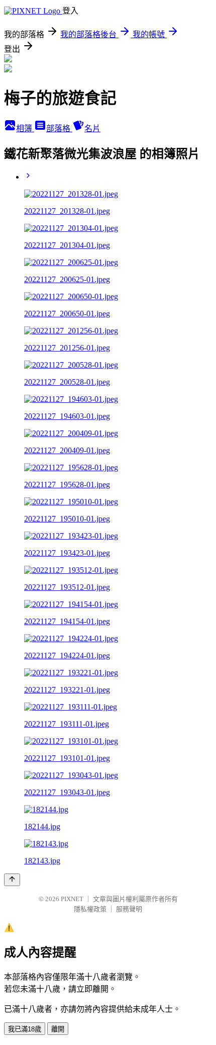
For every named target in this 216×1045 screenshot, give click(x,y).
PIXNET (72, 899)
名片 (92, 128)
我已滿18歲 (24, 1029)
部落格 (59, 128)
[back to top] (12, 880)
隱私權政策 (90, 909)
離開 (57, 1029)
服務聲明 (129, 909)
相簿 (25, 128)
